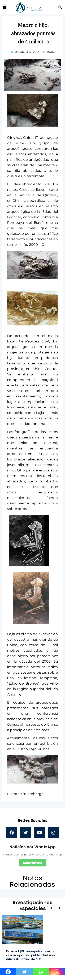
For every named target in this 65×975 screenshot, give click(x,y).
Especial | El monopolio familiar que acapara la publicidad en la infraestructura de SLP (31, 955)
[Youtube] (39, 832)
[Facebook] (11, 832)
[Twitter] (25, 832)
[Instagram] (53, 832)
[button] (4, 7)
